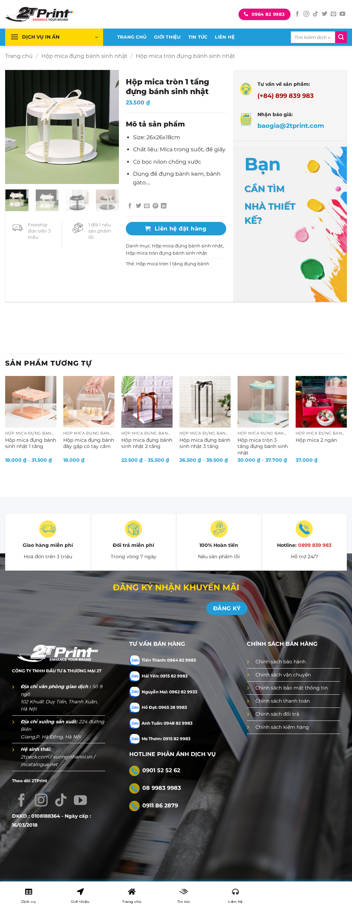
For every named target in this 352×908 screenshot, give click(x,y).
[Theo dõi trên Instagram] (306, 14)
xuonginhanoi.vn (73, 756)
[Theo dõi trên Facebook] (297, 14)
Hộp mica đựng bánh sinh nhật (84, 56)
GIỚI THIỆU (167, 37)
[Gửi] (341, 37)
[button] (54, 37)
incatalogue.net (39, 764)
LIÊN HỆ (225, 37)
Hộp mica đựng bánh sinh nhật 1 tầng (30, 443)
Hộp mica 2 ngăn (316, 440)
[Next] (108, 127)
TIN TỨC (198, 37)
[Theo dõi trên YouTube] (342, 14)
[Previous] (16, 127)
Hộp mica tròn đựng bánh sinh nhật (185, 56)
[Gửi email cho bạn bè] (147, 206)
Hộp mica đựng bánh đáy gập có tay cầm (88, 443)
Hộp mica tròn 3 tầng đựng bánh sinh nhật (263, 446)
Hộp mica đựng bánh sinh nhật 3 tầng (204, 443)
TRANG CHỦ (131, 37)
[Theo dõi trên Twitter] (324, 14)
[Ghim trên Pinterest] (155, 206)
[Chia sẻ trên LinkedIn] (163, 206)
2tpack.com (35, 756)
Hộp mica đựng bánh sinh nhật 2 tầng (146, 443)
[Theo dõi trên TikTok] (315, 14)
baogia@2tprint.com (290, 125)
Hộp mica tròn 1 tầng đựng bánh (172, 263)
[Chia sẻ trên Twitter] (138, 206)
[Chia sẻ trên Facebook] (130, 206)
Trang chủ (19, 56)
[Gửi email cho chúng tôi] (333, 14)
